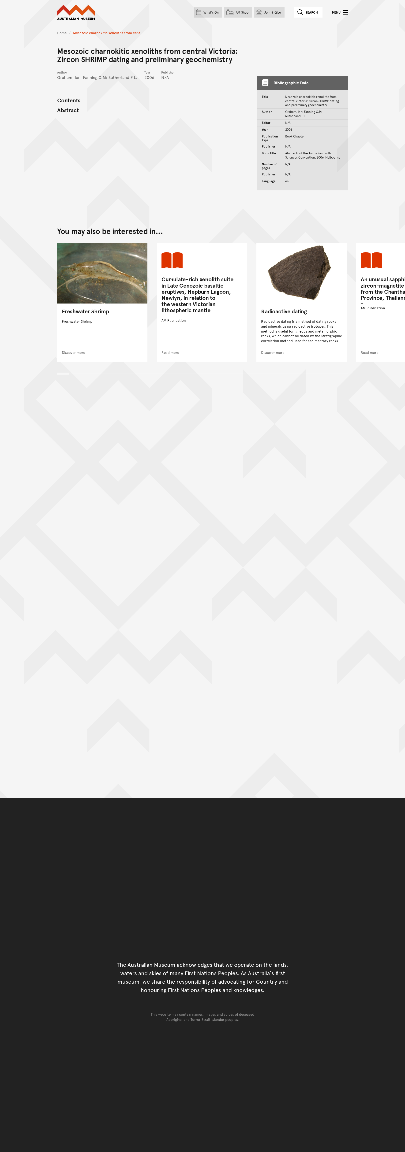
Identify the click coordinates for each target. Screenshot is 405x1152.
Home (62, 32)
